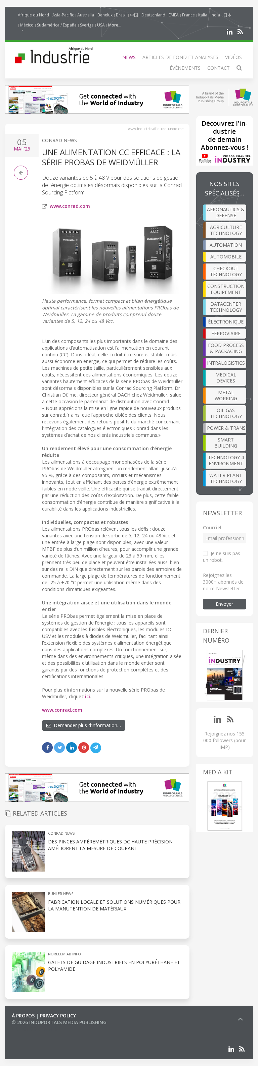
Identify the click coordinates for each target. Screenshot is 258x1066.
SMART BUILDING (225, 442)
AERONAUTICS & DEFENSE (226, 212)
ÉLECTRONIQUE (226, 321)
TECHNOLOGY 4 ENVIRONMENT (226, 460)
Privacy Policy (58, 1015)
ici (87, 696)
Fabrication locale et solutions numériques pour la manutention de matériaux (114, 905)
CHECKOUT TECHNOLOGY (226, 271)
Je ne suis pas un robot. (221, 556)
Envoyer (224, 604)
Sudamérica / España (57, 25)
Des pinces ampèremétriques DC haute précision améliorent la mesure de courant (110, 844)
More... (114, 25)
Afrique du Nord (33, 15)
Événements (185, 68)
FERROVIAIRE (226, 333)
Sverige (87, 25)
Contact (218, 68)
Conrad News (59, 140)
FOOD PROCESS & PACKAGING (226, 348)
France (188, 15)
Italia (202, 15)
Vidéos (233, 57)
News (129, 57)
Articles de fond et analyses (180, 57)
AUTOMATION (226, 245)
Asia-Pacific (63, 15)
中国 (134, 15)
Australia (85, 15)
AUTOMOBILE (226, 256)
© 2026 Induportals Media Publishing (59, 1022)
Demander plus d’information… (86, 725)
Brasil (121, 15)
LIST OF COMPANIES (34, 1029)
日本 (227, 15)
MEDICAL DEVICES (225, 377)
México (27, 25)
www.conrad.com (70, 206)
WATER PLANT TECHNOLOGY (225, 478)
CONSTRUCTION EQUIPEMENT (226, 289)
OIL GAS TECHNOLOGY (226, 413)
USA (101, 25)
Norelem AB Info (64, 953)
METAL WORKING (226, 395)
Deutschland (153, 15)
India (215, 15)
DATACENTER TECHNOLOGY (226, 307)
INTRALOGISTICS (226, 363)
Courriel (212, 527)
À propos (23, 1015)
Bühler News (60, 893)
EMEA (174, 15)
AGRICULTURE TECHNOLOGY (226, 230)
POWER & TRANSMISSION (227, 428)
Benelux (105, 15)
